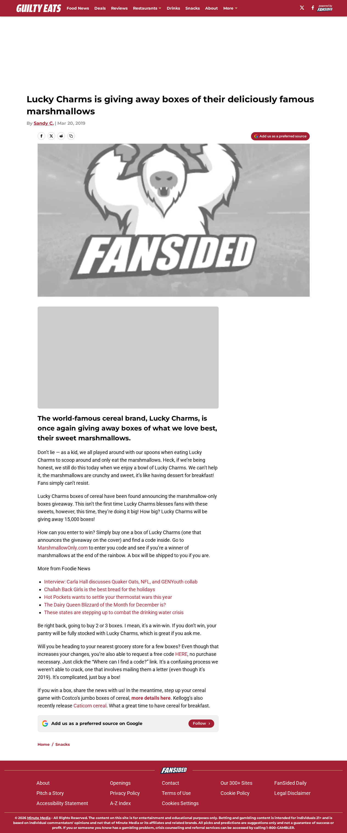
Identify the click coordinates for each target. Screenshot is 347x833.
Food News (78, 8)
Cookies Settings (180, 803)
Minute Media (38, 818)
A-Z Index (120, 803)
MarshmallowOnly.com (63, 548)
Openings (120, 783)
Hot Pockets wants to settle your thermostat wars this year (108, 597)
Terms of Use (176, 793)
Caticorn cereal (90, 706)
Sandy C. (44, 123)
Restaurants (145, 8)
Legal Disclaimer (292, 793)
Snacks (192, 8)
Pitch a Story (50, 793)
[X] (302, 7)
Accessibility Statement (62, 803)
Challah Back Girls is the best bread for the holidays (99, 589)
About (211, 8)
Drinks (173, 8)
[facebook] (313, 7)
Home (44, 744)
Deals (100, 8)
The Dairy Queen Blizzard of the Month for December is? (105, 605)
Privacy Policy (125, 793)
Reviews (119, 8)
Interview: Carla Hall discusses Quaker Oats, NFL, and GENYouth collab (121, 582)
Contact (170, 783)
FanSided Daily (290, 783)
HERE (181, 654)
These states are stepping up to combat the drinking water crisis (114, 612)
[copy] (71, 136)
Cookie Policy (235, 793)
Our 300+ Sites (236, 783)
